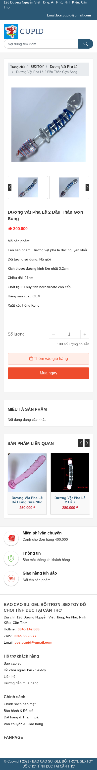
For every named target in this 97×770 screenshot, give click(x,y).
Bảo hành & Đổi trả (19, 711)
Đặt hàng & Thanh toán (22, 717)
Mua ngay (48, 373)
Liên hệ (9, 677)
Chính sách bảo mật (20, 704)
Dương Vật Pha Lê (63, 67)
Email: (69, 15)
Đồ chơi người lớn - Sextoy (25, 670)
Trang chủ (17, 67)
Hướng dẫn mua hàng (21, 683)
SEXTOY (37, 67)
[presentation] (9, 187)
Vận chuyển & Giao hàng (23, 724)
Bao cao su (12, 663)
